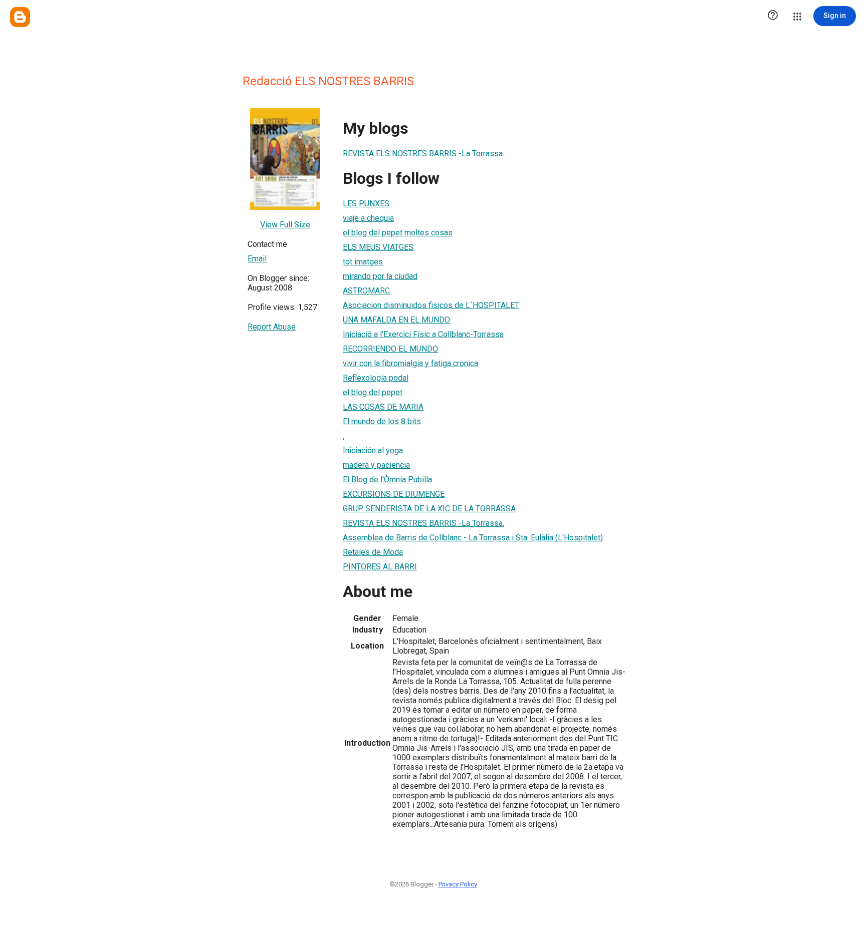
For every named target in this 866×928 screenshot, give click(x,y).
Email (257, 258)
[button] (773, 16)
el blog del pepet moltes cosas (398, 232)
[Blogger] (20, 17)
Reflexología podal (375, 378)
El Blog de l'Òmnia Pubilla (387, 479)
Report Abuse (272, 327)
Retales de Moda (373, 552)
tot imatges (363, 261)
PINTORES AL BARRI (380, 566)
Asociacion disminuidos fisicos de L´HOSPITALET (431, 305)
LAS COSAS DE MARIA (383, 407)
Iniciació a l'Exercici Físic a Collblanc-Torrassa (423, 334)
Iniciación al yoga (373, 450)
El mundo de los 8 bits (382, 421)
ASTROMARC (366, 290)
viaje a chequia (368, 218)
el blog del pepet (372, 392)
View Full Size (285, 224)
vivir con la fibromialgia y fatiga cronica (410, 363)
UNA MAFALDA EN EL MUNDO (396, 320)
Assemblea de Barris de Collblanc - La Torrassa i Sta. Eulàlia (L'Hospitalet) (473, 537)
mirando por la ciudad (380, 276)
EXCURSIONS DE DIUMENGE (394, 494)
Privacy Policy (458, 884)
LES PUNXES (366, 203)
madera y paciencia (376, 465)
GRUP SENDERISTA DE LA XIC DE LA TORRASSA (429, 508)
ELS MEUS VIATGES (378, 247)
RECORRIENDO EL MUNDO (390, 349)
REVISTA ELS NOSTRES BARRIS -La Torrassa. (423, 153)
